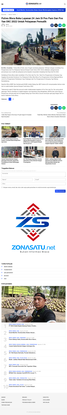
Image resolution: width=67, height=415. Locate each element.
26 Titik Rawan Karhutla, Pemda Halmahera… (22, 353)
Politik (22, 357)
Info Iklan (46, 402)
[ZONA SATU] (33, 4)
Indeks (3, 397)
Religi (25, 357)
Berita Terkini (12, 324)
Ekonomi (18, 324)
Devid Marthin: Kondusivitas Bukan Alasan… (22, 332)
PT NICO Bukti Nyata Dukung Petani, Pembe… (23, 326)
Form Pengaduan (6, 402)
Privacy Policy (26, 400)
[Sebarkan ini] (52, 25)
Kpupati (6, 275)
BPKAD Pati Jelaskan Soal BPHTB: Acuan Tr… (23, 373)
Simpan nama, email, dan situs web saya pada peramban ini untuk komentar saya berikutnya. (29, 187)
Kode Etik (46, 397)
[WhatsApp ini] (64, 25)
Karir (3, 400)
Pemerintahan (33, 344)
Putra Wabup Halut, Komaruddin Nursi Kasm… (23, 339)
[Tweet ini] (56, 25)
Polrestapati (8, 269)
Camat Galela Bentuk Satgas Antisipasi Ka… (22, 346)
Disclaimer (46, 400)
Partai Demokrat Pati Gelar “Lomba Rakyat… (22, 386)
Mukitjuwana (8, 266)
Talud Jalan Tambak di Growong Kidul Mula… (22, 380)
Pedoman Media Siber (28, 402)
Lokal (22, 324)
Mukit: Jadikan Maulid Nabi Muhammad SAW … (23, 359)
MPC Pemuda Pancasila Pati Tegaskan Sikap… (23, 366)
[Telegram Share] (60, 25)
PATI (5, 278)
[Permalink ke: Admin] (3, 25)
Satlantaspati (8, 272)
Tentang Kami (5, 405)
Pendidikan (23, 337)
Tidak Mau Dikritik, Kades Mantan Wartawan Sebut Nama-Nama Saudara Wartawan (51, 114)
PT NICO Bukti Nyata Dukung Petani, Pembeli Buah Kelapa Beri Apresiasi (11, 140)
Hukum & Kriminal (21, 344)
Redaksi (24, 397)
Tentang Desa (23, 378)
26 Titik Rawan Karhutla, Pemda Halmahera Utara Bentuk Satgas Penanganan (32, 160)
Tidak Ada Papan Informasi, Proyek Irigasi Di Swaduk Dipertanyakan (16, 114)
